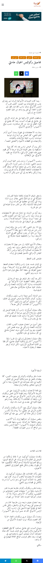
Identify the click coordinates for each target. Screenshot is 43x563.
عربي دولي (14, 57)
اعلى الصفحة (32, 52)
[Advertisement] (21, 36)
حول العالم (22, 57)
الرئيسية (37, 52)
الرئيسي (29, 57)
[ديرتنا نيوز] (37, 5)
